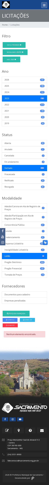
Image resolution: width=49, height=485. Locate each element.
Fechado (13, 45)
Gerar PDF (11, 325)
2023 (11, 59)
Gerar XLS (10, 320)
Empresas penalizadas (15, 300)
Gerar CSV (28, 320)
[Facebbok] (5, 419)
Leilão (14, 52)
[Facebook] (2, 231)
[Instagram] (2, 242)
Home (5, 24)
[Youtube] (2, 237)
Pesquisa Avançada (17, 313)
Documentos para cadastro (17, 294)
